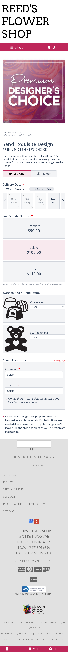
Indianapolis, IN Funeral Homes (23, 622)
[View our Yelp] (36, 522)
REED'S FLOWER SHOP (25, 21)
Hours (58, 649)
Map (35, 649)
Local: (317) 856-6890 (34, 547)
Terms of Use (57, 639)
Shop (19, 47)
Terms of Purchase (35, 639)
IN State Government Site (51, 633)
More (7, 166)
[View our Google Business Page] (31, 522)
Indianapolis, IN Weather (16, 633)
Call (12, 649)
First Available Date (42, 188)
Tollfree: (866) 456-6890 (34, 553)
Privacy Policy (11, 639)
